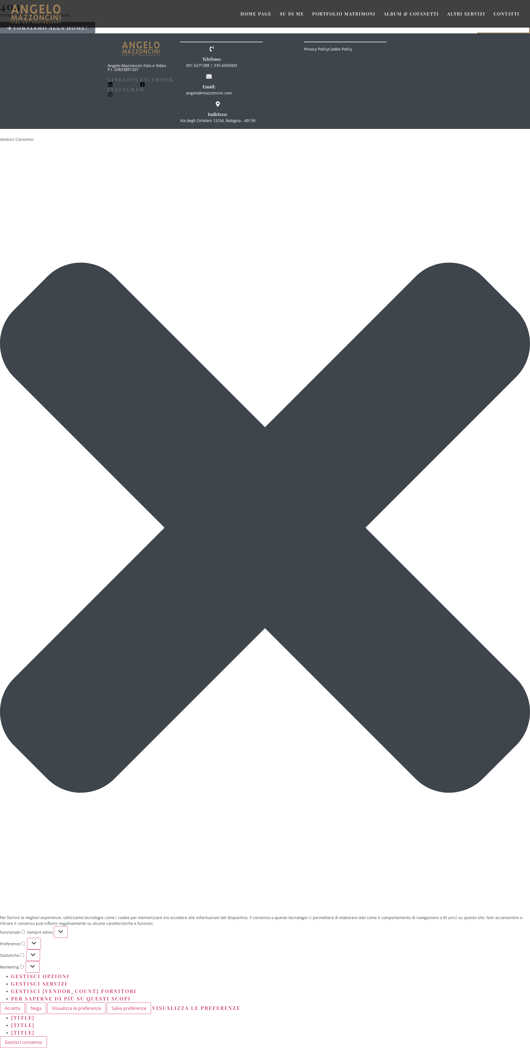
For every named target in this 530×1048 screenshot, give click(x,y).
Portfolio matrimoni (343, 14)
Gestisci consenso (23, 1042)
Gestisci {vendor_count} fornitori (74, 991)
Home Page (256, 14)
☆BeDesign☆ (61, 132)
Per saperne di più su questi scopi (71, 998)
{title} (23, 1017)
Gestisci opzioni (40, 976)
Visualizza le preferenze (76, 1008)
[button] (265, 528)
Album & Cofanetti (411, 14)
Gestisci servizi (39, 983)
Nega (36, 1008)
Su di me (292, 14)
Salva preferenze (129, 1008)
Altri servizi (466, 14)
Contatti (507, 14)
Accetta (12, 1008)
